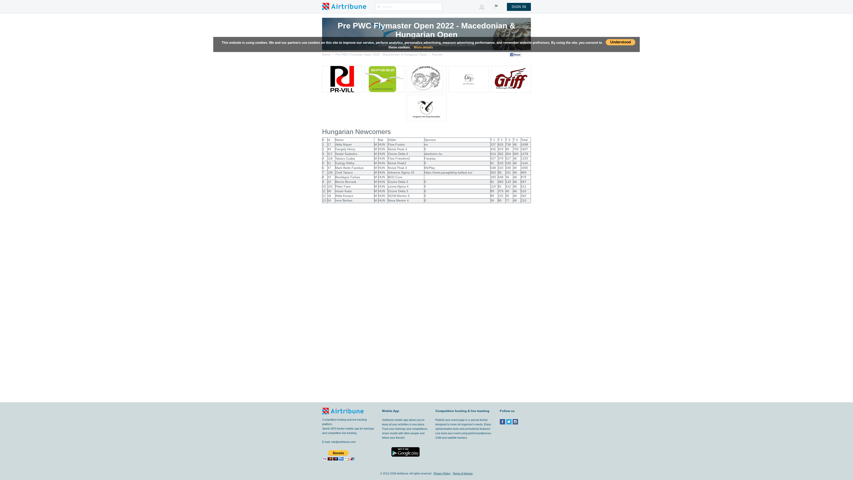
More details (423, 47)
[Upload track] (481, 6)
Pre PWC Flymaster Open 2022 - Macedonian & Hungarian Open (426, 30)
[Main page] (344, 6)
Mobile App (390, 411)
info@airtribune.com (343, 442)
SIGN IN (519, 7)
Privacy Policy (442, 473)
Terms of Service (463, 473)
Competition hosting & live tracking (462, 411)
